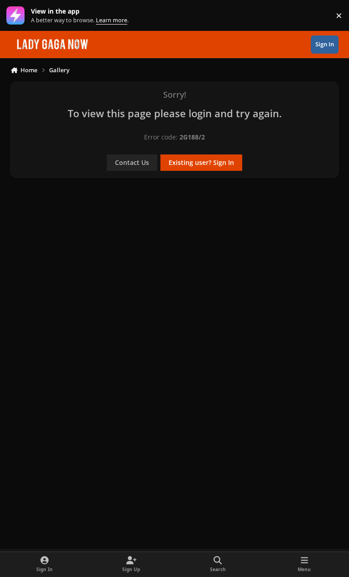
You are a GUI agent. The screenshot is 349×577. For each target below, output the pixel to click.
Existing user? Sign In (201, 162)
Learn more (17, 15)
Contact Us (132, 162)
